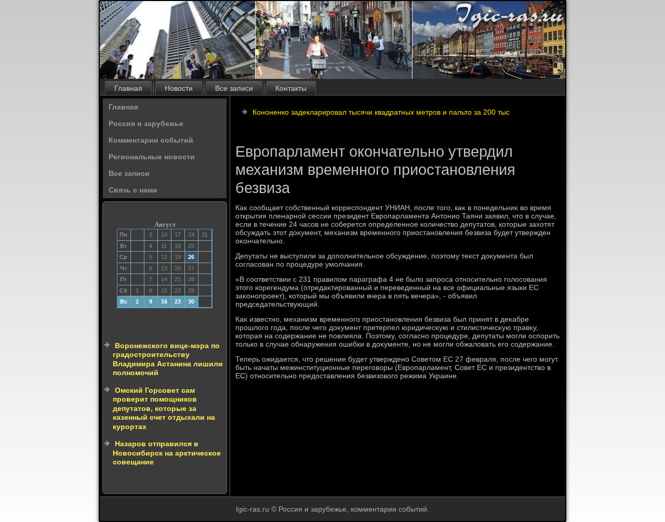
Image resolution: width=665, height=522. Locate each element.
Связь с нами (133, 190)
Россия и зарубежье (146, 123)
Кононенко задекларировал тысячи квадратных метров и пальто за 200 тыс (381, 112)
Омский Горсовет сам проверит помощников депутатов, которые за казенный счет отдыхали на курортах (164, 408)
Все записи (234, 88)
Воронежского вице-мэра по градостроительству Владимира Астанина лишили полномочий (168, 359)
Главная (128, 88)
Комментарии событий (151, 140)
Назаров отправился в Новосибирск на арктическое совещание (167, 452)
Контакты (291, 88)
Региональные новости (152, 157)
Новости (179, 88)
